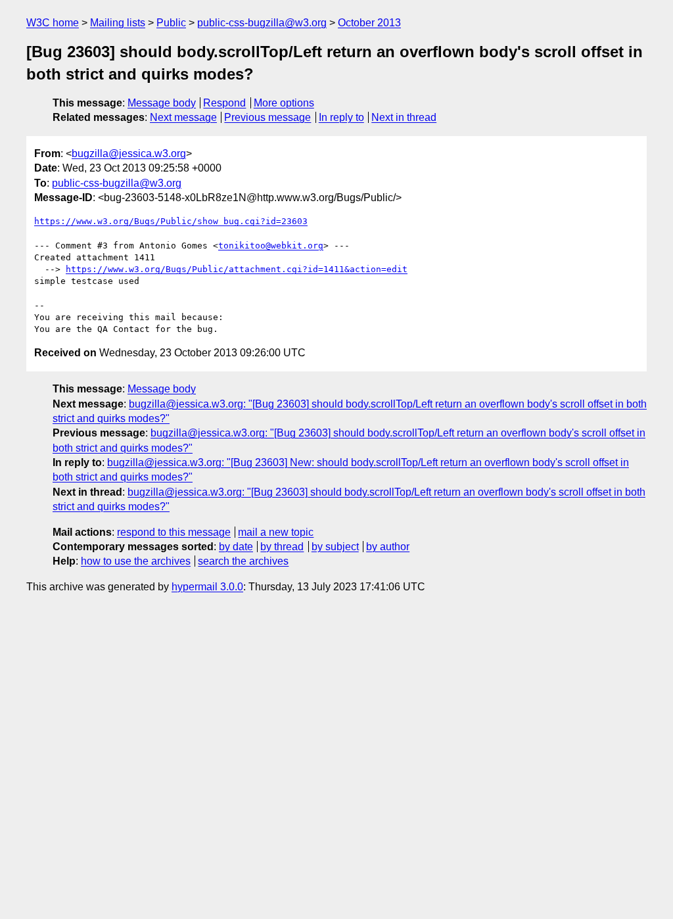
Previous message (267, 117)
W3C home (52, 22)
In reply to (341, 117)
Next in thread (403, 117)
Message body (162, 102)
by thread (282, 546)
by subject (335, 546)
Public (171, 22)
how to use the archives (136, 561)
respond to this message (174, 532)
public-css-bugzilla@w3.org (262, 22)
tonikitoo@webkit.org (270, 245)
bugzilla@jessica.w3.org (129, 153)
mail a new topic (275, 532)
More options (284, 102)
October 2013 (369, 22)
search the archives (243, 561)
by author (387, 546)
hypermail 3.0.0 (207, 586)
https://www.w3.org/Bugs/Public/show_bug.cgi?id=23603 (171, 221)
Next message (183, 117)
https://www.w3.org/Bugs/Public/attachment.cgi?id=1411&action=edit (236, 269)
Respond (224, 102)
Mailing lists (117, 22)
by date (236, 546)
